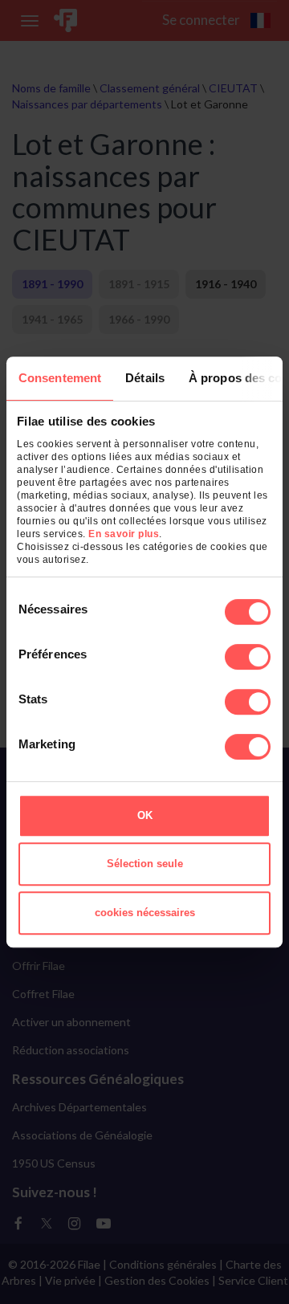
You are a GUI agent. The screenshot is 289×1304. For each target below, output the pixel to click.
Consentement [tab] (59, 378)
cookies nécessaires (145, 913)
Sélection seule (145, 864)
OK (145, 815)
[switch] (248, 657)
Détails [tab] (145, 378)
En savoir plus (123, 534)
